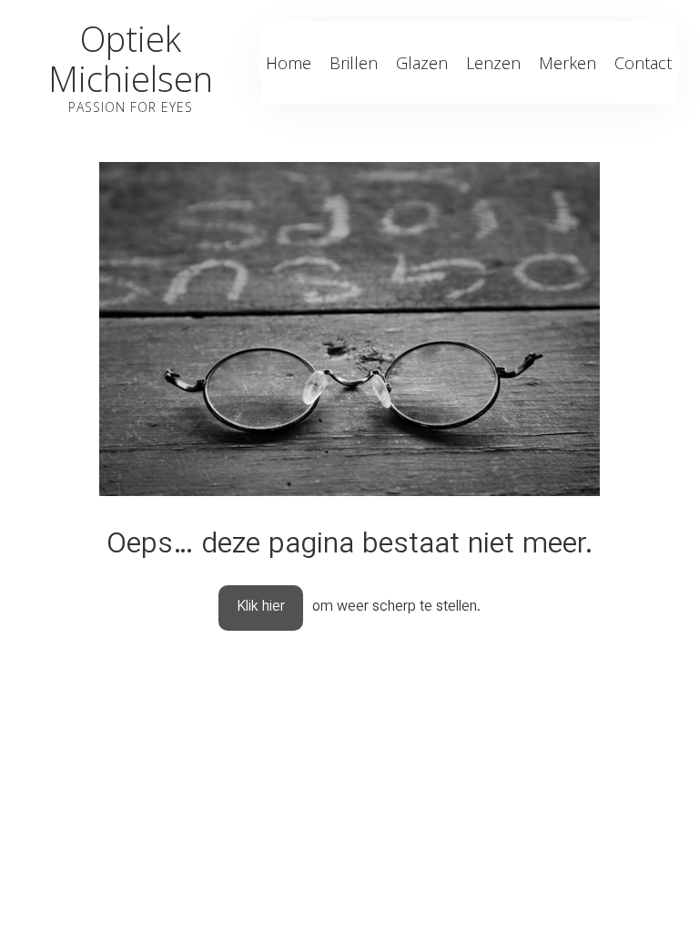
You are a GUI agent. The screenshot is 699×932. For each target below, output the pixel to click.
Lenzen (493, 63)
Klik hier (261, 607)
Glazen (422, 63)
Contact (643, 63)
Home (288, 63)
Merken (567, 63)
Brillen (353, 63)
